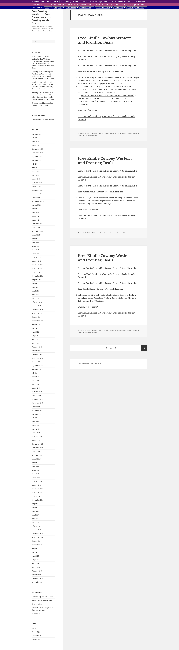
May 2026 (35, 145)
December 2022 (37, 265)
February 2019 (37, 437)
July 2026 (35, 138)
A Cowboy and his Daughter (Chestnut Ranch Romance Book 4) (107, 95)
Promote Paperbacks (69, 1)
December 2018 (37, 444)
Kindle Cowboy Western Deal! (42, 600)
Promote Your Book (86, 65)
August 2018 (36, 459)
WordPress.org (37, 639)
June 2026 (35, 142)
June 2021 (35, 332)
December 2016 (37, 534)
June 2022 (35, 287)
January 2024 (36, 220)
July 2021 (35, 328)
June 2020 (35, 377)
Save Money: (37, 4)
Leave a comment (91, 136)
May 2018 (35, 470)
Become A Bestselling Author (125, 65)
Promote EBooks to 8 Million (44, 1)
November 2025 (37, 153)
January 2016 (36, 575)
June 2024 (35, 213)
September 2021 (37, 321)
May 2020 (35, 381)
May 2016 (35, 560)
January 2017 (36, 530)
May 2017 (35, 515)
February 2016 (37, 571)
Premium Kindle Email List (89, 56)
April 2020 (35, 384)
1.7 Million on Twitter (121, 1)
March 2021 (36, 343)
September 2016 (37, 545)
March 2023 (36, 254)
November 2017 (37, 493)
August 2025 (36, 160)
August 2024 (36, 205)
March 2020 (36, 388)
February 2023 (37, 257)
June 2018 (35, 466)
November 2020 (37, 358)
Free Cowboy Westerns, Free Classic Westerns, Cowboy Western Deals (42, 17)
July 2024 (35, 209)
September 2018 (37, 455)
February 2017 (37, 526)
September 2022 (37, 276)
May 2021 (35, 336)
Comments (37, 636)
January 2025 (36, 186)
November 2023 (37, 224)
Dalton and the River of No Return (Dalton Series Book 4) (102, 295)
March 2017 (36, 522)
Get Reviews (140, 1)
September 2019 (37, 410)
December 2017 (37, 489)
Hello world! (49, 120)
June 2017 (35, 511)
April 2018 (35, 474)
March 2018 (36, 478)
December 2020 (37, 354)
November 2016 (37, 537)
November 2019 (37, 403)
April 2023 (35, 250)
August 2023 (36, 235)
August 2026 (36, 134)
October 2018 (36, 451)
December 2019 (37, 399)
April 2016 (35, 563)
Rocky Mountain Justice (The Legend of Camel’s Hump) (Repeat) (106, 77)
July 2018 (35, 463)
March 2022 (36, 298)
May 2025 (35, 171)
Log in (34, 628)
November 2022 (37, 269)
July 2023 (35, 239)
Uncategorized (37, 604)
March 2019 (36, 433)
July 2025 (35, 164)
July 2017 (35, 507)
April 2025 (35, 175)
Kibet (95, 133)
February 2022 (37, 302)
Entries (36, 632)
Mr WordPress (37, 120)
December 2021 (37, 310)
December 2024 (37, 190)
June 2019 (35, 422)
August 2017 (36, 504)
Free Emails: (37, 7)
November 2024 (37, 194)
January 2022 (36, 306)
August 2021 (36, 325)
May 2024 (35, 216)
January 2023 (36, 261)
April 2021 (35, 339)
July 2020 (35, 373)
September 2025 (37, 156)
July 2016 (35, 552)
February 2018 (37, 481)
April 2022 (35, 295)
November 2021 (37, 313)
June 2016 (35, 556)
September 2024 (37, 201)
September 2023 (37, 231)
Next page (144, 348)
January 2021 (36, 351)
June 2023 (35, 242)
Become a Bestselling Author (95, 1)
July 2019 (35, 418)
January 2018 (36, 485)
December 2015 (37, 578)
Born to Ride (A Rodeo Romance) (92, 198)
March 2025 (36, 179)
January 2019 (36, 440)
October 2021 (36, 317)
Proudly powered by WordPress (89, 364)
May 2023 (35, 246)
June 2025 (35, 168)
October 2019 (36, 407)
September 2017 (37, 500)
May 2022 (35, 291)
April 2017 (35, 519)
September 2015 (37, 582)
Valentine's (36, 614)
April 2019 (35, 429)
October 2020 (36, 362)
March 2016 (36, 567)
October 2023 (36, 227)
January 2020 (36, 395)
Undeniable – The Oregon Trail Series (96, 86)
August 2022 (36, 280)
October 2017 (36, 496)
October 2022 (36, 272)
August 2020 (36, 369)
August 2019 (36, 414)
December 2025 (37, 149)
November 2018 (37, 448)
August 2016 (36, 549)
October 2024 (36, 198)
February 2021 (37, 347)
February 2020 (37, 392)
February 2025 (37, 183)
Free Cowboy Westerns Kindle (42, 597)
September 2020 (37, 366)
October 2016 (36, 541)
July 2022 (35, 283)
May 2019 (35, 425)
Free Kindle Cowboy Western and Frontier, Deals (105, 40)
